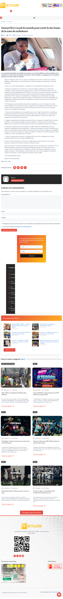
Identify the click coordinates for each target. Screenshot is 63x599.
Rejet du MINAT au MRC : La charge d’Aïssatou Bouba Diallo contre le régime (21, 325)
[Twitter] (20, 556)
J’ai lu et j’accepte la (17, 226)
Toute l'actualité (9, 364)
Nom (3, 211)
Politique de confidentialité (23, 226)
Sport (9, 21)
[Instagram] (17, 556)
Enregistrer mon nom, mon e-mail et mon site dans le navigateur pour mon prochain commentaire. (32, 223)
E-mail (3, 217)
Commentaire (5, 194)
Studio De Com (56, 592)
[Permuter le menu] (34, 18)
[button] (14, 167)
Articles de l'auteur (17, 180)
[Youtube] (23, 556)
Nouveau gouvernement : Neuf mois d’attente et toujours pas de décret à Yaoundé (49, 342)
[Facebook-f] (15, 556)
